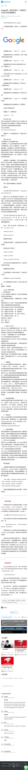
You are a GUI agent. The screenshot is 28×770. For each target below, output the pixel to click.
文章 (3, 641)
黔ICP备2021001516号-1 (6, 766)
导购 (16, 641)
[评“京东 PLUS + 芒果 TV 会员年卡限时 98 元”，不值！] (7, 661)
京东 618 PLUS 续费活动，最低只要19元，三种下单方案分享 (20, 650)
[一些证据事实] (7, 644)
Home (2, 5)
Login (6, 686)
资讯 (19, 16)
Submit (14, 688)
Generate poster (7, 617)
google (19, 26)
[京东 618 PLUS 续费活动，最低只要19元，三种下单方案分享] (20, 644)
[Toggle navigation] (25, 2)
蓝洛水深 (3, 16)
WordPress (17, 764)
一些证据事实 (5, 649)
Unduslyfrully (7, 744)
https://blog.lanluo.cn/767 (10, 602)
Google (6, 696)
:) (4, 747)
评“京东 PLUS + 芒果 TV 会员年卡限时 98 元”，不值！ (7, 666)
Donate (24, 617)
